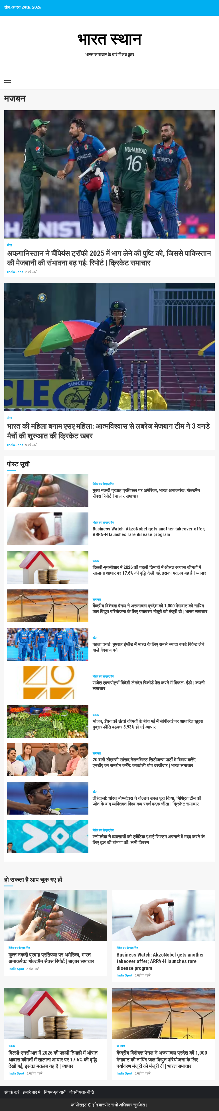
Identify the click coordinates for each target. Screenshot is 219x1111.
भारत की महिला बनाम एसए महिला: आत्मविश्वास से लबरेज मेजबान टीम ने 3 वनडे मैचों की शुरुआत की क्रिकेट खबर (109, 347)
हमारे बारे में (31, 1092)
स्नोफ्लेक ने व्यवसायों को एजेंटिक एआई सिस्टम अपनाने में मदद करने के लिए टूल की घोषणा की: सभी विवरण (47, 836)
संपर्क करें (11, 1092)
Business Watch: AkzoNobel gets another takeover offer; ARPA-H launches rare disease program (47, 528)
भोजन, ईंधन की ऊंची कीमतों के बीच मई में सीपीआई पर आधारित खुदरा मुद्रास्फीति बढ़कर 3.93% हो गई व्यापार (47, 721)
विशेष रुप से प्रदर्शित (103, 483)
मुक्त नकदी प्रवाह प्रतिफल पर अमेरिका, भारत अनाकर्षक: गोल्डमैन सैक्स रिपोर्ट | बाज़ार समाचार (47, 490)
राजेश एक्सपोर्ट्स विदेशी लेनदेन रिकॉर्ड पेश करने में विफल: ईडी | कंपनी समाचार (47, 682)
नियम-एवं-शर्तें (55, 1092)
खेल (9, 245)
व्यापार (96, 560)
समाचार (97, 599)
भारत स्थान (109, 39)
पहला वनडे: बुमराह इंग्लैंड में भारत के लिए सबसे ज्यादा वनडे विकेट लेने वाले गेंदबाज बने (47, 644)
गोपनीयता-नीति (81, 1092)
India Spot (15, 272)
